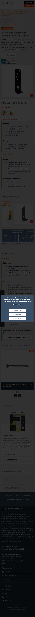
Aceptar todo (17, 310)
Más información (17, 304)
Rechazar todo (17, 318)
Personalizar (17, 314)
